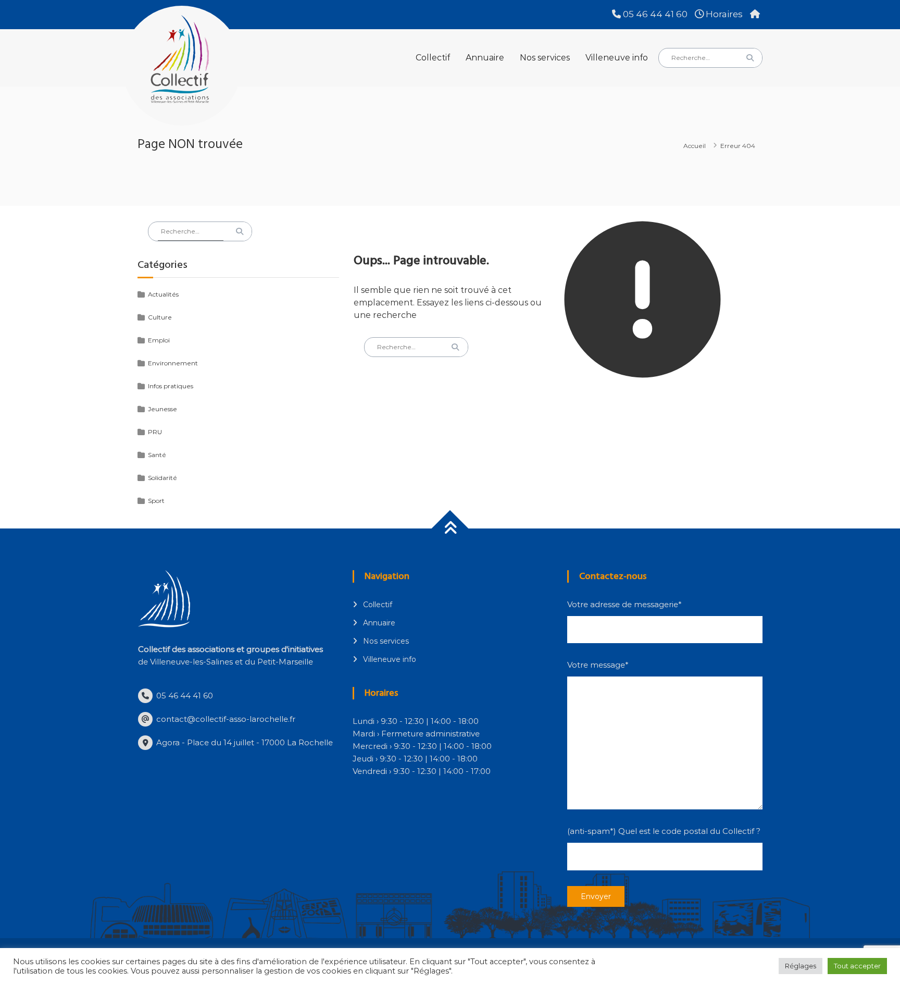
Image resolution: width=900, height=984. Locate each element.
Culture (160, 317)
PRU (155, 432)
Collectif (433, 58)
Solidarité (162, 478)
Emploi (159, 340)
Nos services (545, 58)
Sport (156, 501)
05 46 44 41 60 (654, 14)
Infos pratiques (170, 386)
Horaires (723, 14)
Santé (157, 455)
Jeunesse (162, 409)
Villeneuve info (616, 58)
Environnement (173, 363)
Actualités (163, 294)
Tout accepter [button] (857, 966)
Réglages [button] (800, 966)
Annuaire (485, 58)
